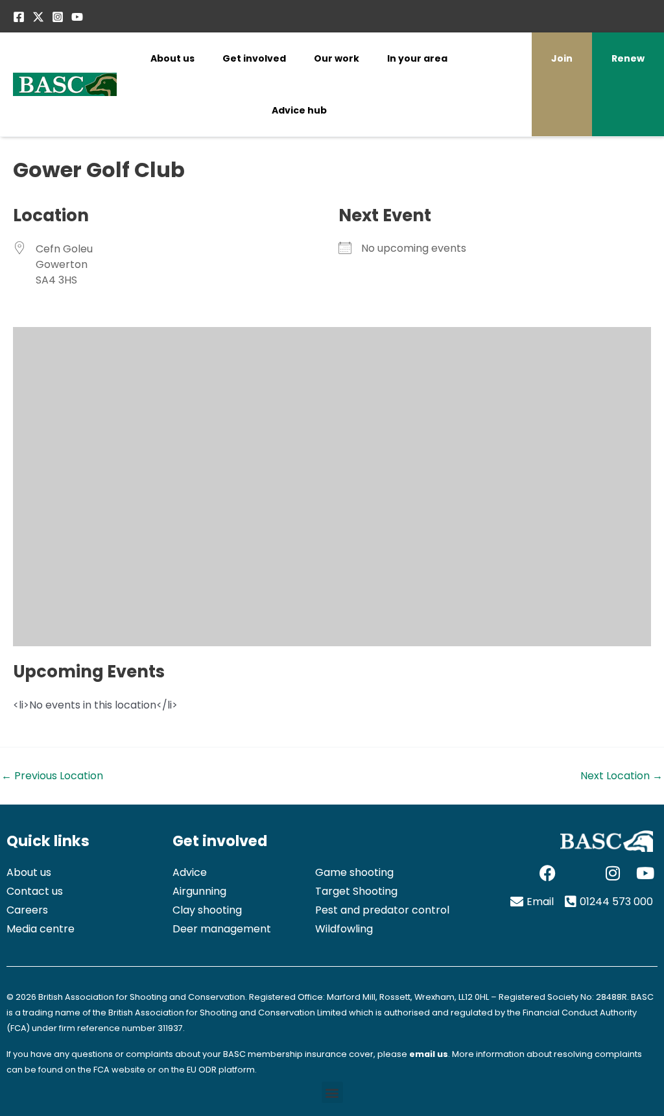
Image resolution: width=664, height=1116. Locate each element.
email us (428, 1054)
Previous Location (52, 776)
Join (562, 58)
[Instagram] (58, 17)
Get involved (254, 58)
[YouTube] (77, 17)
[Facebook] (19, 17)
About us (172, 58)
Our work (336, 58)
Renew (628, 58)
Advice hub (299, 110)
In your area (417, 58)
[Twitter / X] (38, 17)
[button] (332, 1092)
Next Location (621, 776)
